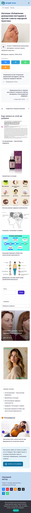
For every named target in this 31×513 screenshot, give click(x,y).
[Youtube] (7, 489)
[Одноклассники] (15, 489)
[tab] (7, 337)
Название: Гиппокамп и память (14, 406)
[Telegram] (3, 493)
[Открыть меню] (29, 3)
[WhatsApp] (7, 493)
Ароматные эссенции (11, 398)
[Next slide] (26, 337)
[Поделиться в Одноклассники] (5, 67)
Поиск (5, 289)
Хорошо (16, 510)
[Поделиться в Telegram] (15, 62)
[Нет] (29, 507)
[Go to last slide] (3, 432)
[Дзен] (23, 489)
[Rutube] (11, 489)
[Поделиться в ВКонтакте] (5, 62)
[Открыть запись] (15, 133)
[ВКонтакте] (3, 489)
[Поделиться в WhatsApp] (25, 62)
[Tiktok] (19, 489)
